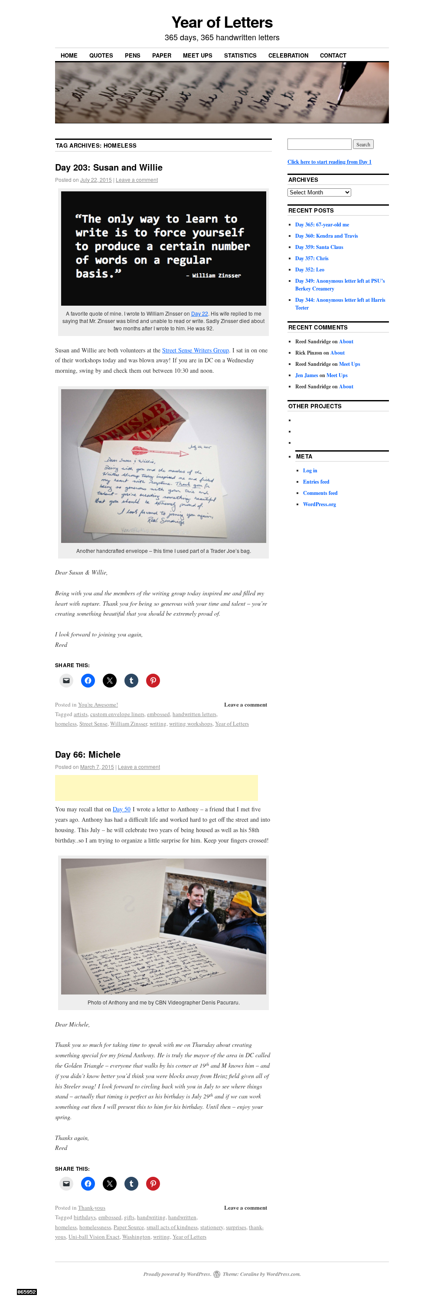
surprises (236, 1227)
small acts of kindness (172, 1227)
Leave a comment (137, 179)
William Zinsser (128, 723)
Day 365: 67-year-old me (322, 224)
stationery (211, 1227)
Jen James (306, 375)
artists (81, 714)
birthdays (85, 1217)
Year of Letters (222, 21)
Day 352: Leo (309, 269)
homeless (66, 723)
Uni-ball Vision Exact (94, 1236)
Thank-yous (91, 1207)
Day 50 (122, 809)
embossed (158, 714)
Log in (310, 470)
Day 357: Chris (312, 258)
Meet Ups (197, 55)
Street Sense (93, 723)
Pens (132, 55)
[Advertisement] (156, 788)
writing (158, 723)
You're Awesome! (98, 704)
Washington (136, 1236)
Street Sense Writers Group (195, 350)
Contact (333, 55)
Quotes (101, 55)
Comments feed (320, 493)
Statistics (240, 55)
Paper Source (129, 1227)
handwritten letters (194, 714)
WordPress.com (283, 1274)
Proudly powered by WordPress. (178, 1274)
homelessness (95, 1227)
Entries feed (316, 481)
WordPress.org (319, 504)
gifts (129, 1217)
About (346, 341)
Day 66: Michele (88, 754)
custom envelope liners (117, 714)
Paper (161, 55)
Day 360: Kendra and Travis (326, 235)
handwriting (151, 1217)
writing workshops (190, 723)
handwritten (182, 1217)
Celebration (288, 55)
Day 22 (199, 313)
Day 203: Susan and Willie (109, 167)
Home (69, 55)
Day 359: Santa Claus (319, 247)
